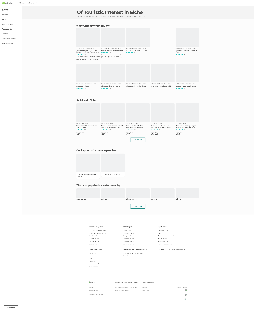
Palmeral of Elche (163, 241)
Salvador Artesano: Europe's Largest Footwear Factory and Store (87, 51)
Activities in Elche (86, 100)
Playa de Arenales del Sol (165, 236)
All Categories (128, 227)
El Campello (131, 199)
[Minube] (7, 3)
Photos (5, 34)
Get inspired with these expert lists (135, 249)
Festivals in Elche (94, 238)
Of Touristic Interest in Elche (97, 233)
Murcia (154, 199)
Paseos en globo (82, 86)
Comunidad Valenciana (96, 264)
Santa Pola (81, 199)
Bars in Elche (127, 230)
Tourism (5, 15)
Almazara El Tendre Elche (110, 86)
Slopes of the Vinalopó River (136, 50)
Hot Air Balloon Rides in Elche (112, 50)
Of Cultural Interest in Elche (97, 230)
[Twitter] (179, 282)
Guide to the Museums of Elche (87, 175)
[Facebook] (175, 282)
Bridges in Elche (128, 236)
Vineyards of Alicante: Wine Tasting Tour (86, 126)
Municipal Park (162, 238)
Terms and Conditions (96, 294)
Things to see (7, 24)
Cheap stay (92, 253)
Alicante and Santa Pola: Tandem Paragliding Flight (161, 126)
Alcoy (178, 199)
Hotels (4, 20)
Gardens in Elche (94, 241)
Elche (159, 233)
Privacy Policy (93, 290)
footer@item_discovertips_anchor (126, 287)
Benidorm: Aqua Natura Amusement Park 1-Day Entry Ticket (136, 126)
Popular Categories (96, 227)
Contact (144, 287)
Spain (90, 258)
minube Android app (122, 290)
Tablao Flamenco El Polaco (186, 86)
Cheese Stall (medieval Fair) (136, 86)
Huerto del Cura (162, 230)
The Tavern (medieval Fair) (161, 86)
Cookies (91, 287)
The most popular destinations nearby (98, 185)
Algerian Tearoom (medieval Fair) (186, 51)
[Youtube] (185, 282)
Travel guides (7, 43)
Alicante (105, 199)
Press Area (145, 290)
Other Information (95, 249)
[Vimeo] (182, 282)
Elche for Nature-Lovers (111, 174)
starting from (80, 132)
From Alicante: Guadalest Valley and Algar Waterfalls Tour (112, 126)
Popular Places (162, 227)
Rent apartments (9, 39)
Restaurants (7, 29)
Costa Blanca (93, 261)
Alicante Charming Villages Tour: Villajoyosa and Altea (186, 126)
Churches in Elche (129, 238)
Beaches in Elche (94, 236)
